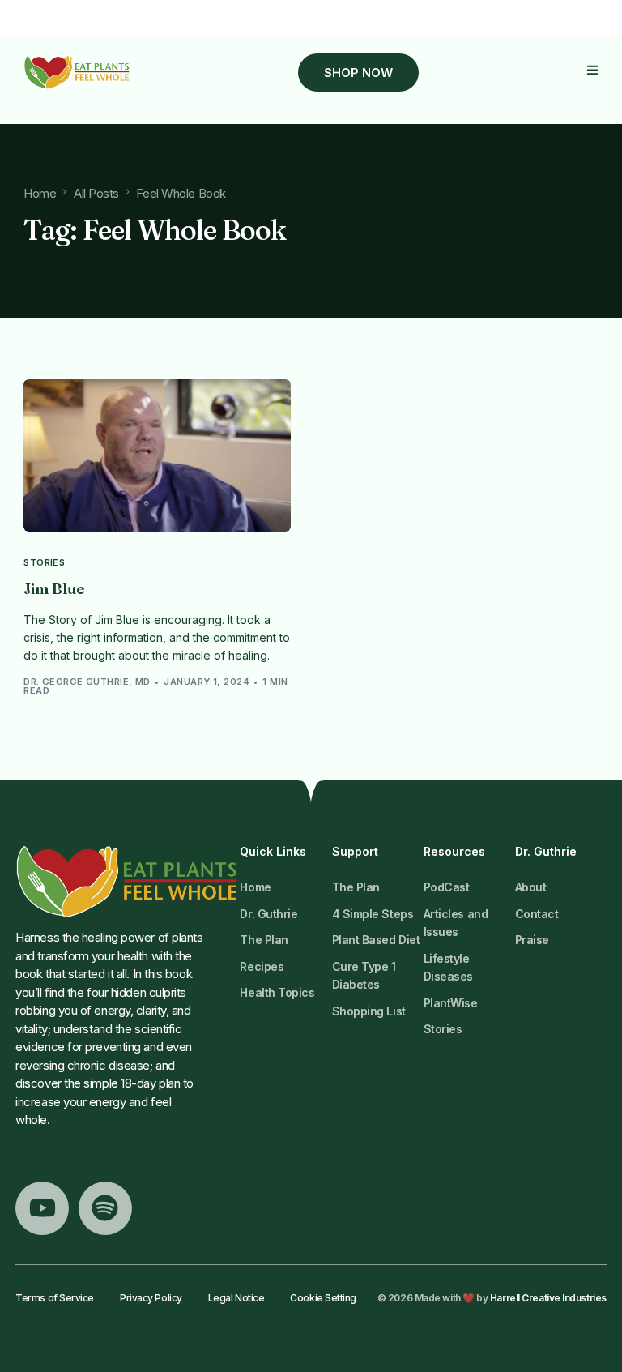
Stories (44, 562)
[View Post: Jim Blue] (157, 455)
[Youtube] (42, 1208)
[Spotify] (105, 1208)
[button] (592, 70)
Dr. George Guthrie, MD (87, 681)
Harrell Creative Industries (548, 1298)
